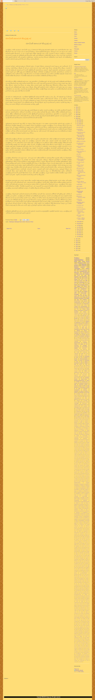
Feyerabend (76, 329)
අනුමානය (75, 528)
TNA (80, 278)
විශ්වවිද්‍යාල (76, 376)
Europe (75, 490)
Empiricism (78, 322)
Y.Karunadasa (82, 387)
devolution (81, 323)
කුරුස (87, 550)
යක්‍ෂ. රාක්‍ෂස (80, 620)
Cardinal (76, 306)
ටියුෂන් (82, 568)
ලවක (83, 625)
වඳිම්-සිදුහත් (81, 628)
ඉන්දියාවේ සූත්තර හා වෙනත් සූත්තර (81, 160)
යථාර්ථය (85, 305)
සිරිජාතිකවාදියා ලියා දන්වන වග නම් (81, 139)
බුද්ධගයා (88, 606)
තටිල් (75, 340)
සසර (83, 416)
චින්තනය (85, 290)
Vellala (75, 287)
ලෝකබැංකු (81, 626)
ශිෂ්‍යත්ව (85, 641)
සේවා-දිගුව (82, 656)
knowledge (76, 294)
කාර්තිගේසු (77, 451)
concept (75, 508)
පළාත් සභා (84, 326)
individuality (85, 438)
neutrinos (86, 515)
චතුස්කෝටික (76, 559)
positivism (77, 517)
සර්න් (83, 477)
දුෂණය (75, 458)
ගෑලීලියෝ (78, 400)
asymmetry (87, 434)
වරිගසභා (79, 473)
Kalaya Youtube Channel (79, 42)
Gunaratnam (78, 493)
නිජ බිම (81, 586)
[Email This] (23, 220)
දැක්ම (80, 574)
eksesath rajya (85, 334)
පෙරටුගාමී (75, 465)
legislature (76, 391)
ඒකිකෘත (75, 544)
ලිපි (75, 73)
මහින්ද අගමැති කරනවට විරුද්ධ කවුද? (80, 212)
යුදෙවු (84, 411)
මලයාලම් (81, 614)
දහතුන (85, 455)
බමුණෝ (81, 602)
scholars (83, 519)
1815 (81, 356)
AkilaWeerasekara (77, 482)
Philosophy (76, 49)
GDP (75, 384)
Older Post (68, 228)
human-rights (83, 292)
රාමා (76, 622)
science (84, 311)
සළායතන (75, 652)
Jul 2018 (79, 225)
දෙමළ (77, 317)
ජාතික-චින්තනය (81, 567)
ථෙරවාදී (86, 401)
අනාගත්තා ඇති (80, 127)
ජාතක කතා (78, 566)
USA (83, 322)
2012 (77, 248)
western (88, 442)
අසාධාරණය (86, 446)
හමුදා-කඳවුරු (87, 656)
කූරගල (79, 551)
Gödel (80, 423)
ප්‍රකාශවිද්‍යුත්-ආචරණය (77, 594)
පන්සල (81, 591)
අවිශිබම (80, 531)
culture (80, 287)
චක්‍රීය (80, 454)
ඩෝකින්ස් (86, 568)
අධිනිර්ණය (76, 524)
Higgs (83, 423)
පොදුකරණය (82, 465)
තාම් (79, 571)
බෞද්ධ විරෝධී (81, 469)
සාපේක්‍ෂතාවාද (82, 478)
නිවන (88, 350)
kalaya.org (76, 669)
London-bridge (84, 496)
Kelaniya (82, 307)
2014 (77, 244)
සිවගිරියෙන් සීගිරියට (78, 87)
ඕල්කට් (83, 449)
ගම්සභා (75, 555)
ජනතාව (81, 563)
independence (86, 303)
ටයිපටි (78, 568)
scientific (88, 519)
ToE (85, 504)
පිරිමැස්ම (83, 597)
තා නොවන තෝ (80, 205)
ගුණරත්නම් (81, 558)
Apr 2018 (79, 231)
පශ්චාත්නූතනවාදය (85, 593)
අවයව (75, 531)
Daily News (84, 327)
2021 (77, 112)
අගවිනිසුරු (78, 393)
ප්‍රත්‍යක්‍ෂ (85, 301)
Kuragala (86, 494)
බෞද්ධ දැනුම (83, 609)
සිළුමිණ (87, 478)
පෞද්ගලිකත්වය (79, 408)
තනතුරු (75, 570)
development (76, 389)
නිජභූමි (81, 404)
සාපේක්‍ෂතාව (76, 478)
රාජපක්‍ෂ (83, 621)
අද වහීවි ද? (79, 194)
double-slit (76, 509)
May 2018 (79, 229)
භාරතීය (75, 610)
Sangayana (85, 500)
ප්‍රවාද (77, 319)
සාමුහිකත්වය (86, 653)
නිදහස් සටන (78, 587)
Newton (75, 284)
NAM (87, 497)
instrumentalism (76, 513)
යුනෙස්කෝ (76, 621)
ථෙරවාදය (76, 350)
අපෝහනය (87, 443)
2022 (77, 111)
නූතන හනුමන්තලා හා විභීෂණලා (81, 152)
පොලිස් (82, 601)
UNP (86, 280)
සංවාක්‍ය (83, 644)
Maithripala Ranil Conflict (20, 221)
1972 (87, 481)
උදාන (80, 540)
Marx (86, 295)
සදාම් (83, 645)
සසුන (84, 649)
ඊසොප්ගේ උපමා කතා (79, 539)
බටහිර (78, 352)
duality (82, 509)
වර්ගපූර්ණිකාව (85, 412)
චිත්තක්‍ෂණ (76, 560)
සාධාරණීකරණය (78, 653)
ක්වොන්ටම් (76, 290)
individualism (76, 438)
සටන (75, 645)
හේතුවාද (86, 659)
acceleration (76, 434)
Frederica (80, 490)
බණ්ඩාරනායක (76, 602)
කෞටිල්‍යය (86, 453)
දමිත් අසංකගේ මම (80, 168)
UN (81, 361)
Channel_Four (85, 381)
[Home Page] (7, 30)
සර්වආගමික (80, 649)
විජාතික (81, 632)
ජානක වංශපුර (84, 279)
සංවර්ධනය (81, 321)
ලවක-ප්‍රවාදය (87, 625)
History (75, 53)
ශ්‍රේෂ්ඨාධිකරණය (79, 641)
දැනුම (79, 340)
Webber (86, 505)
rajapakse (76, 519)
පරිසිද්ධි (87, 461)
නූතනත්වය (85, 325)
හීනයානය (82, 657)
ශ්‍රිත (74, 641)
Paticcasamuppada (84, 358)
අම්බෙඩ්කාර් (86, 529)
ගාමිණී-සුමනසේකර (78, 556)
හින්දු (87, 480)
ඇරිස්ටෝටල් (87, 535)
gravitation (76, 311)
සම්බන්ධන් (87, 476)
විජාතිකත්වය (86, 632)
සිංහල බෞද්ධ (84, 354)
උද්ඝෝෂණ (76, 540)
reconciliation (84, 346)
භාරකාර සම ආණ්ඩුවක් (79, 200)
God (81, 295)
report (80, 519)
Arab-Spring (76, 420)
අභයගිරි (77, 529)
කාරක (88, 450)
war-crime (87, 392)
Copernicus (87, 485)
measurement (77, 515)
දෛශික (87, 578)
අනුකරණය (81, 527)
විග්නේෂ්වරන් (76, 632)
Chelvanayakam (84, 306)
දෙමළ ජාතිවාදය (84, 313)
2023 (77, 109)
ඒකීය (86, 397)
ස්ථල (79, 652)
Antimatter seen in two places (80, 203)
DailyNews (76, 276)
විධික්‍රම (75, 636)
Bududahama (84, 276)
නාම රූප (80, 585)
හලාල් (87, 376)
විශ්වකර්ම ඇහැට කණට (80, 179)
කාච (79, 548)
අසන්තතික (81, 446)
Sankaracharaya (77, 501)
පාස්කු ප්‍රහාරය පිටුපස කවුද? (80, 66)
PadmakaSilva (76, 500)
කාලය (86, 366)
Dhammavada (82, 488)
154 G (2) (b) (77, 481)
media (75, 282)
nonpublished (83, 288)
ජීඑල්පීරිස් (86, 567)
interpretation (76, 439)
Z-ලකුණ (87, 333)
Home (39, 228)
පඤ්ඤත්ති (76, 341)
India (85, 275)
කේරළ (76, 552)
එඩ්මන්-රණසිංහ (76, 543)
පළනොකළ (76, 462)
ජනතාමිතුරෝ (76, 563)
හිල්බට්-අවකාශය (79, 418)
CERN (81, 422)
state (82, 362)
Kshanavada (82, 426)
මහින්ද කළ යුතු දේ (80, 125)
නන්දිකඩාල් (76, 404)
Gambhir (82, 492)
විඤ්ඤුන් (75, 633)
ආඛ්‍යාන (87, 532)
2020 (77, 114)
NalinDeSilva (78, 260)
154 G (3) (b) (82, 419)
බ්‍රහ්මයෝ (76, 605)
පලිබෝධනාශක (77, 406)
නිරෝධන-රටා (84, 459)
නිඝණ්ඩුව (77, 586)
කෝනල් (81, 453)
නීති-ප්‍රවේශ (87, 589)
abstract (86, 361)
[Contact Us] (18, 30)
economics (76, 345)
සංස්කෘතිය (82, 317)
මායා (82, 470)
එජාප (77, 366)
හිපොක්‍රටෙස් (77, 657)
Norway (75, 358)
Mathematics (77, 297)
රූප (80, 624)
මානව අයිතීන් (87, 469)
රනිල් (88, 411)
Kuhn (88, 329)
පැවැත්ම (83, 407)
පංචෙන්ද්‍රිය (76, 326)
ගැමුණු (87, 556)
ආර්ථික (80, 364)
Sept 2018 (79, 221)
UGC (77, 361)
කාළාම (82, 451)
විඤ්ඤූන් (81, 414)
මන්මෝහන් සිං (76, 613)
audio (79, 388)
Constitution (84, 270)
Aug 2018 (79, 223)
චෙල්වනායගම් (82, 368)
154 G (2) (76, 377)
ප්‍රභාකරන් (87, 462)
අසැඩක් (82, 532)
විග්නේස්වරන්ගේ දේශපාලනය (80, 144)
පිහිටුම (83, 598)
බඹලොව (80, 466)
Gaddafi (78, 492)
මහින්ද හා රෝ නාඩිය (81, 141)
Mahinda (84, 264)
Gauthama (87, 492)
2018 (77, 118)
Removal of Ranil (29, 221)
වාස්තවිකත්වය (80, 630)
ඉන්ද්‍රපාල (87, 447)
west (75, 364)
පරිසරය (75, 593)
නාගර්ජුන (86, 583)
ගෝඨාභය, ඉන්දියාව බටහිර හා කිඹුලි (81, 218)
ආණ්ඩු (75, 447)
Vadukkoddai (86, 431)
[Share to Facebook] (27, 220)
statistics (86, 362)
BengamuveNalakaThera (79, 380)
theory (84, 442)
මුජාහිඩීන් (83, 618)
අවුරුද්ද (80, 395)
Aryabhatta (82, 484)
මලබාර (77, 614)
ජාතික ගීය (83, 566)
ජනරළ (87, 454)
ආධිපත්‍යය (76, 396)
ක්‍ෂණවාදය (80, 450)
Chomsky (86, 422)
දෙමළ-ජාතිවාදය (85, 340)
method (87, 439)
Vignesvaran (78, 303)
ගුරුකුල (87, 558)
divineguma (76, 362)
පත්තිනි (77, 461)
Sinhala (83, 297)
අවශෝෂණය (76, 349)
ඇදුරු (78, 535)
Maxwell (86, 357)
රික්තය (85, 622)
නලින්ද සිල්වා (80, 582)
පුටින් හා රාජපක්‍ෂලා (78, 79)
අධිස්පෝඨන (82, 524)
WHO (87, 322)
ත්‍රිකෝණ (82, 570)
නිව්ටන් (86, 404)
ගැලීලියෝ (75, 454)
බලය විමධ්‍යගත (80, 603)
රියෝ (88, 622)
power (81, 517)
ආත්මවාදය (86, 395)
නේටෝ (82, 590)
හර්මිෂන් (80, 480)
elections (86, 323)
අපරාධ (85, 528)
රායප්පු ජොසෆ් (80, 622)
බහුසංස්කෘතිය (86, 466)
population (76, 441)
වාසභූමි (75, 630)
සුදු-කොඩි (75, 480)
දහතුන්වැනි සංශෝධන (84, 457)
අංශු (76, 337)
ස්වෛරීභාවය (87, 652)
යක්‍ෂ (87, 353)
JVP (78, 270)
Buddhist (86, 484)
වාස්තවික (76, 354)
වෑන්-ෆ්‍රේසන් (86, 630)
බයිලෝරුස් (86, 602)
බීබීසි (75, 606)
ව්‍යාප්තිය (80, 629)
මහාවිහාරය (85, 352)
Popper (75, 360)
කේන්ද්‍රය (88, 551)
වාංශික (84, 629)
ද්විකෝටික (76, 574)
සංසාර (87, 644)
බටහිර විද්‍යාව (77, 314)
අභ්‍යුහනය (85, 393)
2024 (77, 107)
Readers (87, 307)
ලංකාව (79, 625)
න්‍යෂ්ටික (85, 582)
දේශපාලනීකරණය (81, 578)
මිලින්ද (75, 618)
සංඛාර (75, 644)
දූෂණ (87, 574)
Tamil (88, 302)
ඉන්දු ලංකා (78, 338)
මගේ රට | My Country (79, 671)
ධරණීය (87, 579)
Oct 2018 (79, 123)
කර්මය (76, 450)
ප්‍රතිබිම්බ (86, 594)
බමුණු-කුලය (81, 319)
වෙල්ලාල (86, 414)
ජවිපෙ (80, 325)
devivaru (85, 389)
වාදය (87, 629)
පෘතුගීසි (87, 598)
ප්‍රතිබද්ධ (80, 462)
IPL (82, 493)
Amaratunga (86, 356)
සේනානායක (77, 656)
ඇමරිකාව (82, 535)
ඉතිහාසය (86, 396)
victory (81, 521)
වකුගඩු (75, 291)
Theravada (76, 333)
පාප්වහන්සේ (87, 595)
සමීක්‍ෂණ (80, 648)
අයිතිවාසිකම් (87, 445)
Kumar (80, 494)
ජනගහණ (86, 562)
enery (87, 509)
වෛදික (83, 640)
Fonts (75, 36)
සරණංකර (84, 648)
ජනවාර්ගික (86, 563)
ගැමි (84, 556)
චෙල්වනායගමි (77, 562)
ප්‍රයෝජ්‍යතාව (76, 595)
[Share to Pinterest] (28, 220)
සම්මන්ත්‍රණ (76, 327)
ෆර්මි (87, 660)
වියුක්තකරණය (76, 637)
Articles (75, 38)
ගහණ (84, 555)
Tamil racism (85, 261)
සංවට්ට (79, 644)
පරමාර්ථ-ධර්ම (86, 591)
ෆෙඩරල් (75, 661)
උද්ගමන (86, 539)
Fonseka (75, 423)
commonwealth (84, 435)
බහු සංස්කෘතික (87, 603)
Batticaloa (76, 422)
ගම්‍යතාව (79, 555)
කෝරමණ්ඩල (81, 552)
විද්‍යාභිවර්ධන (81, 633)
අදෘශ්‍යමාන (77, 443)
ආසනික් (85, 278)
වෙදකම (79, 640)
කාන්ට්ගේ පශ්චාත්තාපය (80, 156)
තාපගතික (75, 571)
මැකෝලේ (83, 617)
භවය (87, 609)
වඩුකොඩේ (78, 412)
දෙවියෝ (80, 283)
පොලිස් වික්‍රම (79, 184)
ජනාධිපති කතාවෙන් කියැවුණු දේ (81, 133)
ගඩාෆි (84, 554)
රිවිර (78, 309)
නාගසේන (75, 585)
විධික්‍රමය (80, 636)
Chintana (82, 485)
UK (86, 344)
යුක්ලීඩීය (86, 470)
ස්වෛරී (87, 477)
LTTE (75, 280)
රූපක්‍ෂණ (83, 624)
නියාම (82, 587)
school (80, 442)
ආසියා (75, 535)
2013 (77, 246)
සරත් (76, 477)
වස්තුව (76, 629)
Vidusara (84, 265)
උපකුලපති (84, 540)
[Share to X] (26, 220)
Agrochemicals (77, 342)
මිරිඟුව (87, 617)
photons (75, 392)
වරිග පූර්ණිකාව (87, 628)
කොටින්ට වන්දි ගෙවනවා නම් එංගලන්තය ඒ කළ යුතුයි (81, 171)
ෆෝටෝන (86, 418)
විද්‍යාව (85, 633)
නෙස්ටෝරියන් (77, 590)
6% (81, 377)
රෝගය (75, 321)
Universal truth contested (80, 192)
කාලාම (87, 548)
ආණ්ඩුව (79, 447)
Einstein (81, 310)
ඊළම (82, 365)
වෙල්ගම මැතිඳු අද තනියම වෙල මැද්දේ (81, 182)
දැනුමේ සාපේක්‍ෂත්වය (81, 209)
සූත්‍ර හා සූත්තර (79, 186)
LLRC (75, 292)
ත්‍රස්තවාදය (85, 349)
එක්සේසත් (87, 365)
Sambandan (86, 360)
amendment (82, 434)
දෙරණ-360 (76, 403)
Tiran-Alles (81, 504)
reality (75, 325)
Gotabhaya (87, 274)
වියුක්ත (75, 295)
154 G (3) (76, 419)
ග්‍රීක (88, 399)
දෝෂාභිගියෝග (82, 579)
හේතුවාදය (76, 660)
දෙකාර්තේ (79, 458)
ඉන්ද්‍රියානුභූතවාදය (77, 397)
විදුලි (88, 633)
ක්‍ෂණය (81, 366)
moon (83, 515)
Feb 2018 (79, 234)
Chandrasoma (76, 485)
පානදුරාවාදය (82, 595)
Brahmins (85, 342)
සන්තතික (82, 476)
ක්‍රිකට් (76, 548)
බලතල (75, 603)
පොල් (77, 601)
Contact (76, 40)
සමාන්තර (75, 648)
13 (80, 315)
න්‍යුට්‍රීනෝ (86, 369)
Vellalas (85, 291)
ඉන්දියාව (87, 337)
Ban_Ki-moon (84, 379)
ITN (81, 357)
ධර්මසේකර (84, 458)
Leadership (76, 496)
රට (79, 621)
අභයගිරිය (77, 445)
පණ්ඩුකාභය (76, 591)
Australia (86, 420)
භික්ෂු (83, 610)
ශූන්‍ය (75, 476)
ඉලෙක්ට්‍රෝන (76, 365)
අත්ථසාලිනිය (86, 523)
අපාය (88, 528)
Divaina (76, 265)
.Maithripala (11, 221)
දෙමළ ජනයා (79, 575)
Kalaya (75, 34)
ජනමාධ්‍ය (76, 401)
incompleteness (85, 512)
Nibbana (78, 330)
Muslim (85, 286)
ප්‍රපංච (84, 462)
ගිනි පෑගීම (76, 558)
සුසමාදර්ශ (76, 356)
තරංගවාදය (80, 455)
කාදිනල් (85, 450)
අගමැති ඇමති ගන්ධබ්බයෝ (80, 130)
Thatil (80, 385)
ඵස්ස (87, 601)
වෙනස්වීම (86, 474)
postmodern (81, 392)
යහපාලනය (85, 373)
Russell (80, 360)
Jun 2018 (79, 227)
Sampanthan (76, 430)
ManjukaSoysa (76, 497)
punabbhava (86, 517)
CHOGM (77, 381)
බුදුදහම (82, 372)
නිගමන (88, 585)
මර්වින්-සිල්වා (87, 613)
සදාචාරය (79, 645)
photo (81, 516)
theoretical (87, 520)
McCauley (87, 426)
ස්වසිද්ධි (87, 416)
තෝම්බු (83, 571)
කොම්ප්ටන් (76, 453)
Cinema (75, 51)
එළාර (87, 543)
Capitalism (87, 321)
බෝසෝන (75, 469)
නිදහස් (88, 586)
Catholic (76, 344)
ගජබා (81, 554)
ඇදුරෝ (81, 396)
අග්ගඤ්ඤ (80, 523)
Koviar (75, 494)
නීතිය (88, 459)
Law (80, 291)
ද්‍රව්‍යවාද (81, 369)
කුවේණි (75, 551)
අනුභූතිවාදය (82, 443)
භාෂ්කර (79, 610)
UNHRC (87, 298)
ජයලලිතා (80, 564)
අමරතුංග (81, 529)
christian (77, 435)
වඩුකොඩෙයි (76, 628)
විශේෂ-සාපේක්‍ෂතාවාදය (79, 474)
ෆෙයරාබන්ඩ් (80, 661)
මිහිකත (79, 618)
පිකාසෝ (79, 597)
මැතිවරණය (76, 353)
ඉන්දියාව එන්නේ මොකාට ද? (80, 166)
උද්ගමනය (75, 449)
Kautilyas (86, 493)
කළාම (88, 547)
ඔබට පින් (79, 154)
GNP (75, 492)
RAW (82, 331)
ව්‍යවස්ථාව (85, 341)
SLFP (75, 278)
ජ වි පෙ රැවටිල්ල (80, 149)
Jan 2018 (79, 236)
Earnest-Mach (76, 489)
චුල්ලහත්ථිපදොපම (86, 560)
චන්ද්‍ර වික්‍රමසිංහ (82, 559)
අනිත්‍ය (82, 525)
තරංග (79, 570)
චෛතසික (85, 400)
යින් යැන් (86, 620)
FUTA (83, 315)
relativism (75, 442)
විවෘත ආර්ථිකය (86, 637)
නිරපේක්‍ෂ (86, 587)
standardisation (81, 520)
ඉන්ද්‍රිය (86, 364)
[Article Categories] (14, 30)
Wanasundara (81, 505)
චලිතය (83, 454)
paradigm (85, 345)
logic (78, 299)
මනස (86, 283)
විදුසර (75, 271)
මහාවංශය (86, 614)
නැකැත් (84, 585)
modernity (85, 299)
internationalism (86, 272)
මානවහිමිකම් (78, 470)
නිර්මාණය (78, 459)
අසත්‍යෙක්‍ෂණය (76, 532)
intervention (82, 439)
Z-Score (82, 333)
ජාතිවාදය (81, 401)
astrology (78, 334)
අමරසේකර (82, 445)
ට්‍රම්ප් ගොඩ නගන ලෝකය (80, 216)
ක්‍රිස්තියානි (76, 399)
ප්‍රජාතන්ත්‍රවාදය (77, 407)
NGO (75, 288)
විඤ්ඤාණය (83, 473)
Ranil (75, 261)
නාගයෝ (81, 583)
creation (80, 508)
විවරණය (88, 473)
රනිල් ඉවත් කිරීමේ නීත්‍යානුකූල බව (80, 136)
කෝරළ (77, 554)
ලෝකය (86, 626)
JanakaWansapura (83, 271)
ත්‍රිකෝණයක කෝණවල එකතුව (81, 197)
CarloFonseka (77, 302)
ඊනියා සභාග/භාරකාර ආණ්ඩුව (81, 176)
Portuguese (76, 331)
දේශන (75, 578)
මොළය (78, 373)
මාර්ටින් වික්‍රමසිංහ (77, 617)
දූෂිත (75, 575)
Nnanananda (85, 427)
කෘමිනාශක (83, 551)
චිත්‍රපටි (80, 560)
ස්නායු (83, 652)
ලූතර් (76, 626)
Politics (75, 46)
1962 (83, 481)
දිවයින (78, 275)
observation (76, 516)
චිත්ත (87, 559)
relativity (76, 348)
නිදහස (85, 586)
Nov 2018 (79, 121)
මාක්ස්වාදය (85, 314)
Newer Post (9, 228)
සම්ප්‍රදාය (87, 645)
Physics (85, 330)
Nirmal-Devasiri (78, 427)
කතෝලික (75, 547)
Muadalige (83, 497)
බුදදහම (78, 606)
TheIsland (80, 263)
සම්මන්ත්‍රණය (78, 416)
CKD (77, 357)
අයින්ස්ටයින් (81, 337)
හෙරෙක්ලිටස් (80, 659)
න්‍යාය (88, 582)
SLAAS (75, 385)
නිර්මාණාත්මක (82, 589)
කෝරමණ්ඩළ (87, 552)
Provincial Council (83, 384)
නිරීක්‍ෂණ (87, 318)
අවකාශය (76, 446)
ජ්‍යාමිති (88, 564)
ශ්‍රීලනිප (75, 415)
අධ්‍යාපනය (79, 305)
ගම (87, 554)
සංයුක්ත (80, 415)
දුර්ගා (84, 574)
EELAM (75, 318)
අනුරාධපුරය (81, 528)
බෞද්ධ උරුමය (76, 609)
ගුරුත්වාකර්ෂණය (84, 338)
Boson (88, 380)
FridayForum (86, 490)
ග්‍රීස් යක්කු (87, 555)
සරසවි (80, 477)
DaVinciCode (78, 486)
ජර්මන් (85, 564)
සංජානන (82, 376)
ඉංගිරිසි (83, 447)
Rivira (86, 310)
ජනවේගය (75, 564)
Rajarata (86, 331)
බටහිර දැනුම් (86, 408)
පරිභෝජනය (82, 461)
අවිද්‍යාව (75, 395)
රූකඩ (76, 624)
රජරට (87, 319)
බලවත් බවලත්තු (77, 95)
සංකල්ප (75, 315)
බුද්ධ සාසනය (83, 606)
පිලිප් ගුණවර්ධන (78, 598)
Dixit (87, 488)
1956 (87, 317)
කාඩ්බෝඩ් (83, 548)
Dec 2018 (79, 120)
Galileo (81, 344)
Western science (77, 44)
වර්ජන (75, 473)
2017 (77, 238)
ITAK (84, 302)
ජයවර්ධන (75, 455)
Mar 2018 (79, 232)
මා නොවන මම (80, 207)
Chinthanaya (81, 282)
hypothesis (78, 512)
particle (86, 391)
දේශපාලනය (84, 403)
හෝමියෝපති (82, 660)
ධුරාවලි (75, 582)
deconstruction (85, 508)
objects (81, 391)
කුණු (83, 550)
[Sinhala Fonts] (11, 30)
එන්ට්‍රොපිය (83, 543)
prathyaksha (76, 346)
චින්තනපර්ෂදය (77, 301)
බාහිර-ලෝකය (86, 605)
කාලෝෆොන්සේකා (77, 550)
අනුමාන (86, 527)
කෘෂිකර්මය (86, 451)
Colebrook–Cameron (83, 383)
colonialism (77, 268)
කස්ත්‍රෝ (84, 547)
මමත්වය (82, 613)
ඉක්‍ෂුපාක (76, 536)
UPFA (84, 385)
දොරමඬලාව (76, 579)
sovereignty (82, 284)
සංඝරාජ (78, 476)
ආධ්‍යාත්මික (81, 318)
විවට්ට (82, 637)
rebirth (87, 441)
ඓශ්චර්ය (80, 544)
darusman (85, 388)
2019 (77, 116)
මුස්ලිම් (82, 353)
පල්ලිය (79, 593)
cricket (75, 323)
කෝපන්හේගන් (83, 399)
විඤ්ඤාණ (76, 414)
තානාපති (87, 570)
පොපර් (88, 407)
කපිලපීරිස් (87, 449)
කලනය (80, 547)
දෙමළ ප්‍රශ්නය (85, 575)
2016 (77, 240)
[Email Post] (20, 219)
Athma (82, 420)
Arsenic (81, 280)
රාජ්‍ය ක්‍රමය (87, 621)
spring (76, 520)
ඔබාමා (80, 449)
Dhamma (77, 488)
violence (84, 521)
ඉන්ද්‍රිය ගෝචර (84, 536)
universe (76, 521)
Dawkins (88, 486)
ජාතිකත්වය (76, 313)
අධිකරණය (84, 348)
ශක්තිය (87, 640)
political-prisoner (86, 516)
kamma (88, 513)
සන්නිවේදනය (86, 415)
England (78, 286)
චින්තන (75, 368)
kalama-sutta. (83, 513)
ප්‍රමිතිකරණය (76, 372)
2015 (77, 242)
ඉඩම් (80, 536)
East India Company (84, 489)
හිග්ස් (84, 480)
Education (76, 307)
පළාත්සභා (85, 406)
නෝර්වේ (86, 590)
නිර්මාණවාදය (76, 589)
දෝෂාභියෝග (82, 350)
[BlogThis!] (24, 220)
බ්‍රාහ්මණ (81, 605)
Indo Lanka (83, 329)
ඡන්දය (83, 562)
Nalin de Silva (79, 274)
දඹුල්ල (87, 571)
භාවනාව (87, 372)
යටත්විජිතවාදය (79, 411)
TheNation (80, 431)
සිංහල (88, 284)
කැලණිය (85, 294)
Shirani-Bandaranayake (85, 501)
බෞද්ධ (86, 287)
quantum (81, 441)
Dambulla (83, 486)
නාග (76, 583)
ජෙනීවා (87, 315)
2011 (77, 250)
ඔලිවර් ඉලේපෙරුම (86, 544)
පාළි (76, 597)
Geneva (76, 279)
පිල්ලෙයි (88, 597)
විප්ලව (86, 636)
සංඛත (88, 641)
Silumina (82, 430)
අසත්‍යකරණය (85, 531)
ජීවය (75, 568)
